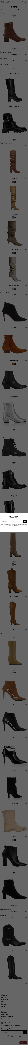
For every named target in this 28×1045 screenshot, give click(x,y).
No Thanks (14, 528)
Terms (18, 524)
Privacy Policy (23, 524)
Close (26, 514)
